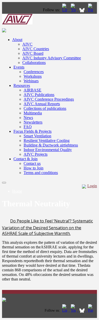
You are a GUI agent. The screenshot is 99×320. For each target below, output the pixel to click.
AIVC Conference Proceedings (49, 99)
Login (92, 186)
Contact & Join (25, 159)
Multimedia (33, 113)
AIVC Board (32, 53)
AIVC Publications (39, 94)
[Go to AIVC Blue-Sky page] (82, 10)
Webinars (31, 81)
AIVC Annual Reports (42, 104)
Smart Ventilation (37, 136)
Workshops (33, 76)
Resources (21, 85)
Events (18, 67)
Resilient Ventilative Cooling (47, 140)
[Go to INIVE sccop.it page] (92, 10)
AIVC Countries (35, 49)
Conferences (34, 72)
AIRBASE (32, 90)
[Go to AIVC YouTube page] (74, 10)
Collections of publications (45, 108)
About (17, 39)
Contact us (32, 163)
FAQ (28, 127)
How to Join (33, 168)
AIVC (27, 44)
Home (17, 191)
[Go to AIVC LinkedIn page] (65, 10)
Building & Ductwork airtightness (51, 145)
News (28, 117)
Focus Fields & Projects (32, 131)
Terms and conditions (41, 172)
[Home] (17, 23)
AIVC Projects (35, 154)
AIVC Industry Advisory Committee (51, 58)
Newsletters (33, 122)
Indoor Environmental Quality (48, 150)
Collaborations (34, 62)
